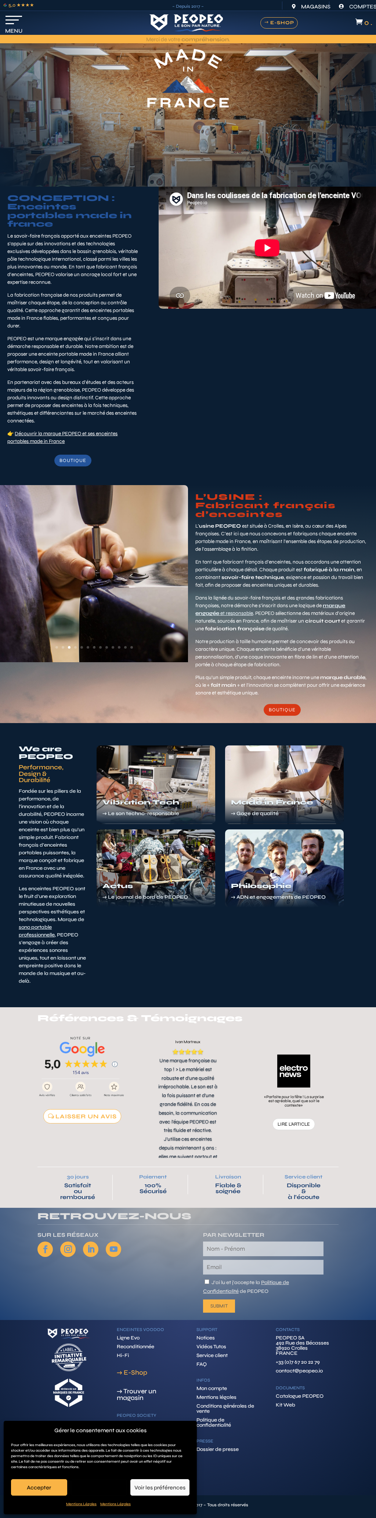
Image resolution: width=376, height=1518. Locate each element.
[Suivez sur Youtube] (113, 1249)
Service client (303, 1177)
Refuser (98, 1487)
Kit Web (285, 1405)
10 (113, 647)
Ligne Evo (128, 1338)
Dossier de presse (217, 1449)
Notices (205, 1338)
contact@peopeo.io (299, 1371)
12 (125, 647)
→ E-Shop (132, 1372)
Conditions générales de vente (225, 1408)
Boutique (72, 460)
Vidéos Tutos (211, 1346)
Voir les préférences (159, 1487)
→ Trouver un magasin (136, 1394)
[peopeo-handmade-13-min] (94, 660)
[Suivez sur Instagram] (68, 1249)
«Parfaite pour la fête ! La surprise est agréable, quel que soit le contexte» (294, 1101)
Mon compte (211, 1388)
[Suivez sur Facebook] (45, 1249)
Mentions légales (216, 1397)
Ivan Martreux (187, 1042)
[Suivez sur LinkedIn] (90, 1249)
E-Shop (282, 23)
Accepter (39, 1487)
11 (119, 647)
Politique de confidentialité (213, 1422)
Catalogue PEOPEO (299, 1396)
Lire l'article (294, 1124)
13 (131, 647)
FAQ (201, 1364)
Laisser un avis (86, 1116)
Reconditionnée (135, 1346)
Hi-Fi (123, 1355)
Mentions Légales (81, 1504)
